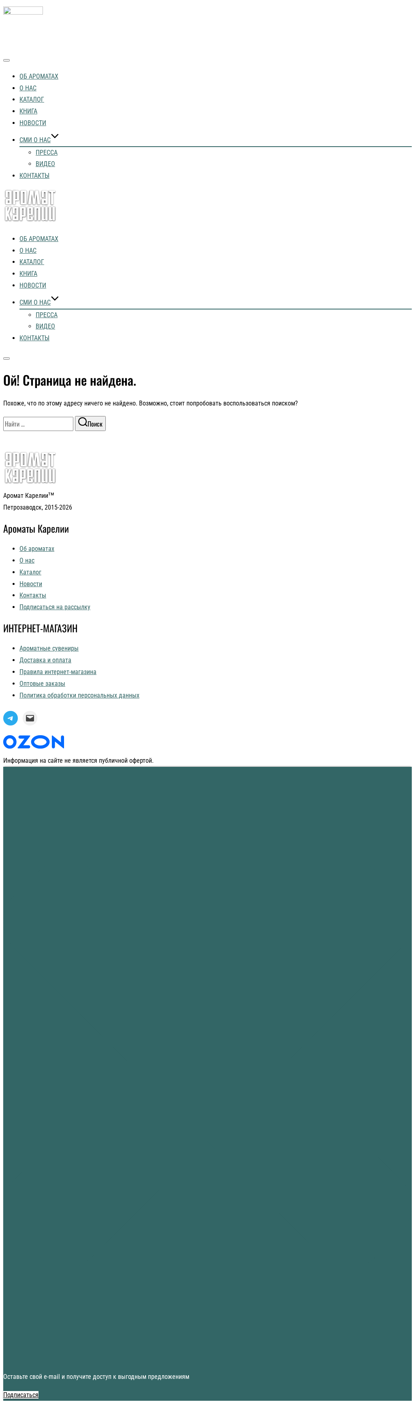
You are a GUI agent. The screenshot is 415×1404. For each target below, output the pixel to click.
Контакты (34, 175)
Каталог (31, 99)
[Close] (207, 1358)
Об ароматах (38, 76)
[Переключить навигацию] (6, 60)
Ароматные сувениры (49, 648)
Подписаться (21, 1395)
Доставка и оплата (45, 660)
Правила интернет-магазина (57, 672)
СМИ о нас (35, 140)
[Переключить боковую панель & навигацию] (6, 358)
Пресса (47, 152)
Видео (45, 164)
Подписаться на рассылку (54, 607)
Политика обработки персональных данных (79, 695)
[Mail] (30, 718)
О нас (27, 88)
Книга (28, 111)
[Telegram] (10, 718)
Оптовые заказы (42, 683)
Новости (32, 123)
